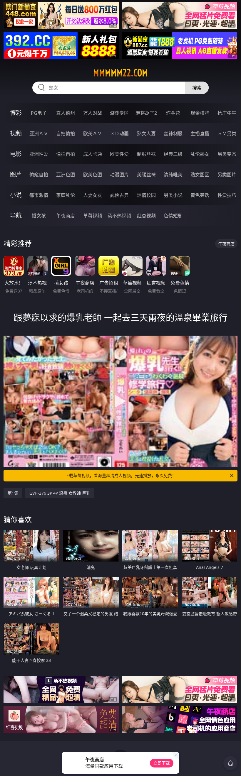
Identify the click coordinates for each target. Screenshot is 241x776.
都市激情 (38, 195)
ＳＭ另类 (226, 133)
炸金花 (173, 113)
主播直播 (199, 133)
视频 (16, 133)
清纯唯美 (173, 174)
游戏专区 (119, 113)
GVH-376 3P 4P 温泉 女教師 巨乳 (59, 493)
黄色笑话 (199, 195)
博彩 (16, 113)
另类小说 (173, 195)
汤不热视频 (119, 215)
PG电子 (39, 113)
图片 (16, 174)
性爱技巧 (226, 195)
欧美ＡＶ (92, 133)
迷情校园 (146, 195)
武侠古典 (119, 195)
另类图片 (226, 174)
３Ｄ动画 (119, 133)
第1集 (13, 493)
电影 (16, 154)
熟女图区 (199, 174)
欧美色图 (92, 174)
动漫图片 (119, 174)
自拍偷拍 (65, 133)
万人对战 (92, 113)
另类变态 (226, 154)
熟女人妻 (146, 133)
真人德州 (65, 113)
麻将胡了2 (146, 113)
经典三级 (173, 154)
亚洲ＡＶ (38, 133)
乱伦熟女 (199, 154)
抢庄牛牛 (226, 113)
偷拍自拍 (65, 154)
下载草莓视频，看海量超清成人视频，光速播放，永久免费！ (120, 475)
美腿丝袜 (146, 174)
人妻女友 (92, 195)
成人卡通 (92, 154)
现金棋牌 (199, 113)
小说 (16, 195)
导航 (16, 215)
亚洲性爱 (38, 154)
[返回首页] (230, 763)
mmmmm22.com (120, 73)
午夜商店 (65, 215)
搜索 (197, 87)
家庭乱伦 (65, 195)
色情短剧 (173, 215)
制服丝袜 (146, 154)
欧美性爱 (119, 154)
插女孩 (39, 215)
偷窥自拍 (38, 174)
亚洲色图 (65, 174)
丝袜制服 (173, 133)
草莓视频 (92, 215)
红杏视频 (146, 215)
